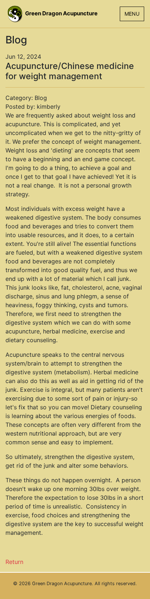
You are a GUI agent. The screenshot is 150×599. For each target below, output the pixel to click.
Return (14, 561)
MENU (132, 14)
